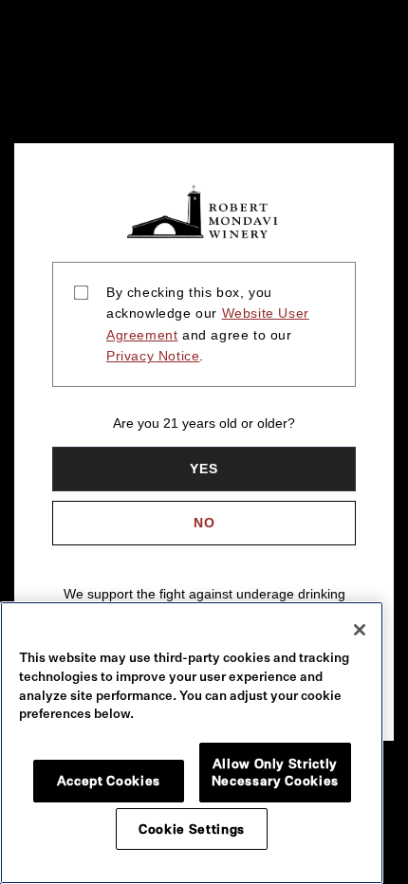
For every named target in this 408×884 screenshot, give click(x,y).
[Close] (359, 630)
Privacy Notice (152, 355)
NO (204, 522)
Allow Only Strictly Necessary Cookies (275, 772)
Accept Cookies (108, 780)
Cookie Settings (192, 829)
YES (204, 468)
